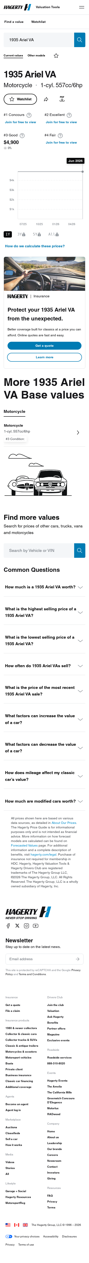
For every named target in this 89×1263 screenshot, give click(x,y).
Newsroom (54, 1160)
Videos (9, 1162)
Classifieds (12, 1133)
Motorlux (53, 1108)
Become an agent (16, 1104)
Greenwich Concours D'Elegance (61, 1100)
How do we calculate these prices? (35, 246)
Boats (9, 1063)
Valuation (53, 1010)
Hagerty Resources (18, 1197)
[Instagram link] (26, 925)
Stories (10, 1168)
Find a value (14, 22)
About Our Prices (64, 823)
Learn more (44, 357)
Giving (51, 1178)
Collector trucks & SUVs (21, 1039)
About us (53, 1137)
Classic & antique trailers (21, 1045)
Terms (51, 1207)
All (7, 1173)
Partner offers (56, 1028)
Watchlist (38, 22)
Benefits (52, 1022)
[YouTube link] (35, 925)
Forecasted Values (24, 845)
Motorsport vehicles (18, 1057)
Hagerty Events (57, 1080)
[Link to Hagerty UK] (25, 1224)
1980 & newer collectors (21, 1028)
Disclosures (69, 1236)
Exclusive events (58, 1040)
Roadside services (59, 1057)
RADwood (53, 1114)
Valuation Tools (48, 7)
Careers (52, 1154)
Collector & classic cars (21, 1033)
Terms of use (26, 1244)
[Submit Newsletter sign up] (78, 959)
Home (51, 1131)
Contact (52, 1166)
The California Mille (59, 1092)
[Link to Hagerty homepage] (28, 913)
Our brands (54, 1149)
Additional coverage (18, 1086)
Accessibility (50, 1236)
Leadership (54, 1143)
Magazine (53, 1034)
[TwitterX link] (17, 925)
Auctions (11, 1127)
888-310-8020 (56, 1063)
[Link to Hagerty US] (7, 1224)
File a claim (12, 1010)
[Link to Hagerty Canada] (16, 1224)
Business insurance (18, 1075)
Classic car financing (19, 1081)
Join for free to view (20, 122)
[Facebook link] (8, 925)
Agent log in (13, 1110)
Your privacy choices (26, 1236)
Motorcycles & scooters (21, 1051)
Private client (14, 1069)
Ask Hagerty (55, 1016)
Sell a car (11, 1139)
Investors (53, 1172)
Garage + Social (15, 1191)
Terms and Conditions (32, 974)
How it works (13, 1144)
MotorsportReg (15, 1202)
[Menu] (81, 7)
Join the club (55, 1004)
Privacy (52, 1201)
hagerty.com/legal (43, 854)
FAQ (50, 1195)
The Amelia (54, 1086)
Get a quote (44, 345)
